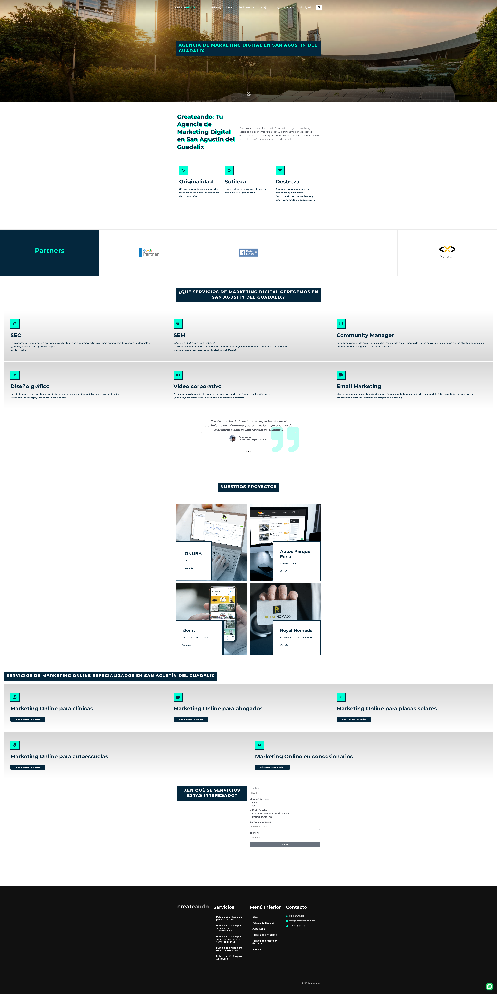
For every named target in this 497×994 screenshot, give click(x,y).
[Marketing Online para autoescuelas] (15, 745)
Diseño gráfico (30, 386)
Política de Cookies (263, 923)
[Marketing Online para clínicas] (15, 697)
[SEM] (178, 324)
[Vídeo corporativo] (178, 375)
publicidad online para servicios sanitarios (229, 949)
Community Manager (365, 335)
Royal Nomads (296, 630)
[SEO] (15, 324)
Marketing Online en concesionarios (304, 756)
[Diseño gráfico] (15, 375)
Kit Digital (305, 7)
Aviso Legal (258, 929)
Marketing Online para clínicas (51, 708)
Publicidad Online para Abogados (229, 957)
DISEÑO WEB (259, 810)
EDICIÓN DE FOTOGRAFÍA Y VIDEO (271, 813)
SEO (16, 335)
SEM (179, 335)
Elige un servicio (259, 799)
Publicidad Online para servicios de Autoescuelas (229, 928)
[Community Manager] (341, 324)
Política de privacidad (264, 935)
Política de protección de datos (264, 942)
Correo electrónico (260, 822)
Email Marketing (359, 386)
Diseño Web (244, 7)
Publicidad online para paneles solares (229, 918)
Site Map (257, 949)
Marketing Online (220, 7)
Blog (276, 7)
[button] (319, 7)
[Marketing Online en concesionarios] (259, 745)
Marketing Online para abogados (218, 708)
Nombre (254, 788)
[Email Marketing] (341, 375)
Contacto (289, 7)
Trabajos (264, 7)
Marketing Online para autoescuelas (59, 756)
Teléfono (255, 833)
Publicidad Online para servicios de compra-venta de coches (229, 939)
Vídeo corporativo (198, 386)
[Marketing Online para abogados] (178, 697)
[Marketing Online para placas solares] (341, 697)
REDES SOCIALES (262, 817)
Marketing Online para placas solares (387, 708)
